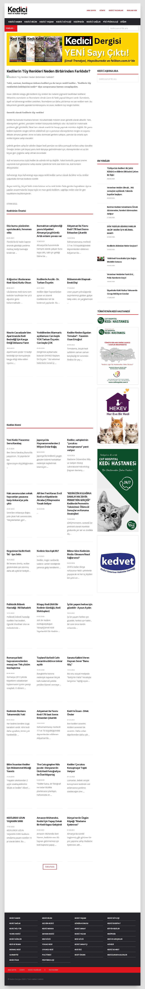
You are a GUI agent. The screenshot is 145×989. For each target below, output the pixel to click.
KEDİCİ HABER (15, 21)
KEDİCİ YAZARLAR (116, 10)
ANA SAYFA (91, 10)
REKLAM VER (132, 10)
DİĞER (123, 21)
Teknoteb (95, 979)
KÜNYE (102, 10)
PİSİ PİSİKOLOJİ (110, 21)
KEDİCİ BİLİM (30, 21)
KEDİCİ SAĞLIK (94, 21)
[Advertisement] (50, 400)
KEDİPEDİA (79, 21)
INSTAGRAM (53, 970)
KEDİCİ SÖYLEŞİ (63, 21)
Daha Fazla (49, 866)
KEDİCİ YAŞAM (47, 21)
